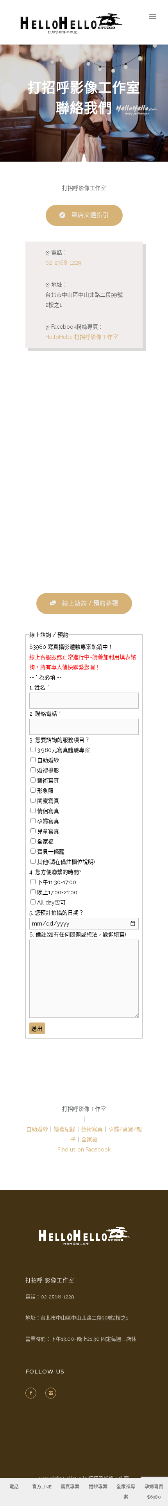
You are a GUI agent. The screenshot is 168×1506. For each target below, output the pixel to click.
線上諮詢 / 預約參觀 (90, 603)
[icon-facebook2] (32, 1393)
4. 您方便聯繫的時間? (55, 872)
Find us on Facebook (84, 1149)
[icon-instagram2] (52, 1393)
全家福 (89, 1139)
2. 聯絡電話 (44, 714)
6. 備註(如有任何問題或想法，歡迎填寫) (77, 934)
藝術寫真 (92, 1129)
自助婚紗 (37, 1129)
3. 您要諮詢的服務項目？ (59, 740)
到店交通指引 (90, 214)
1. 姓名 (38, 687)
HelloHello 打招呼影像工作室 (81, 337)
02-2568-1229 (63, 263)
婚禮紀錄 (64, 1129)
